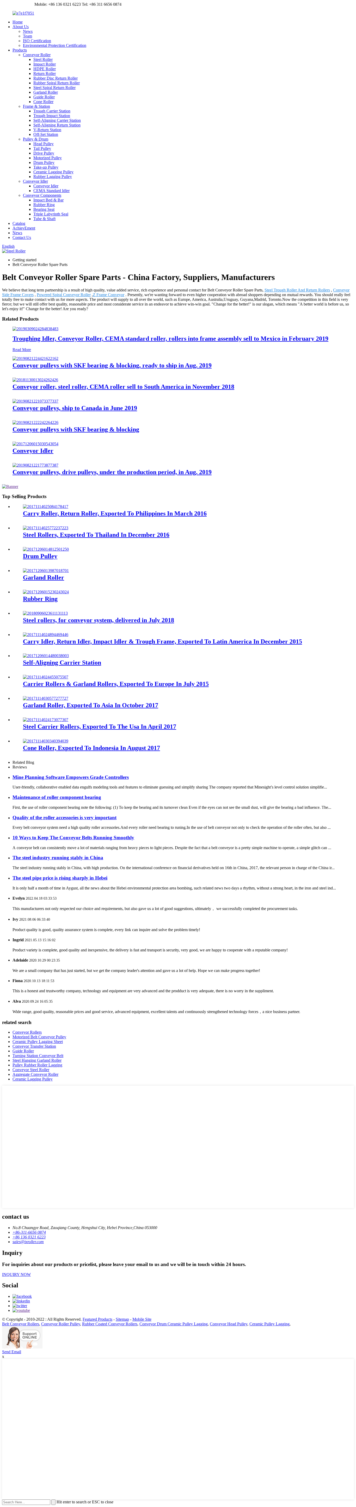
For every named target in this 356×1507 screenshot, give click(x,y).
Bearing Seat (43, 209)
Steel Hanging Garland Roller (37, 1060)
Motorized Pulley (47, 158)
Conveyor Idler (35, 181)
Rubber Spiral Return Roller (56, 83)
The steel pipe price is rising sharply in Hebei (60, 878)
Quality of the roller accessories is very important (64, 817)
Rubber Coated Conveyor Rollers (109, 1324)
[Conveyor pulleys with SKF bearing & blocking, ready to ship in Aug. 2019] (35, 358)
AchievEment (24, 228)
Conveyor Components (42, 195)
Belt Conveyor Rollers (20, 1324)
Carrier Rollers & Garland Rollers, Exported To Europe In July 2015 (116, 684)
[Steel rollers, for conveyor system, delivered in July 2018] (45, 613)
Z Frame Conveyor (108, 295)
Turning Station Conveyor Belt (38, 1055)
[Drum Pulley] (46, 549)
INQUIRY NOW (16, 1274)
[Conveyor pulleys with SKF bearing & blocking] (35, 422)
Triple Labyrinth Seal (50, 214)
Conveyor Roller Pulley (60, 1324)
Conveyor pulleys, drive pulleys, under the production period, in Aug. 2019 (112, 472)
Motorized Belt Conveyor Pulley (39, 1037)
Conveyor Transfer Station (34, 1046)
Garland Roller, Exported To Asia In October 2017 (90, 705)
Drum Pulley (43, 162)
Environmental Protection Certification (54, 45)
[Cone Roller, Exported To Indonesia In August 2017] (45, 741)
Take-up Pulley (45, 167)
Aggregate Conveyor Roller (35, 1074)
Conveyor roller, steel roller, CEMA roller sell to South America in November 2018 (123, 386)
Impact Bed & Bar (48, 200)
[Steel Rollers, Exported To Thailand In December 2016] (45, 528)
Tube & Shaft (44, 219)
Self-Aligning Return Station (57, 125)
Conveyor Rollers (27, 1032)
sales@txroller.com (17, 4)
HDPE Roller (44, 69)
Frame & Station (36, 106)
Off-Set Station (45, 134)
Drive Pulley (43, 153)
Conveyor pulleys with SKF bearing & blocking (76, 429)
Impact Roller (44, 64)
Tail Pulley (42, 148)
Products (20, 50)
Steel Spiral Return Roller (54, 87)
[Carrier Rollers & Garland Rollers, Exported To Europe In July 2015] (45, 677)
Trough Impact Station (51, 115)
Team (27, 36)
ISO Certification (37, 41)
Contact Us (22, 237)
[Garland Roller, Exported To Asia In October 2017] (45, 698)
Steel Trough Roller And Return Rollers (297, 290)
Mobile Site (141, 1319)
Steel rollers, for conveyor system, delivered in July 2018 (98, 620)
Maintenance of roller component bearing (57, 797)
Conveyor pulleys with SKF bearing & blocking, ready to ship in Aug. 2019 (112, 365)
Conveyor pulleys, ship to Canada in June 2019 (75, 408)
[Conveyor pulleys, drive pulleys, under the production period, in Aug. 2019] (35, 465)
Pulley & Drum (35, 139)
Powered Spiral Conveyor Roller (64, 295)
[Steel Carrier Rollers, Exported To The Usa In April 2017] (45, 719)
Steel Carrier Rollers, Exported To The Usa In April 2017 (99, 726)
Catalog (19, 223)
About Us (21, 26)
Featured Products (97, 1319)
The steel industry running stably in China (58, 857)
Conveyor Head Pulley (228, 1324)
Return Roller (44, 73)
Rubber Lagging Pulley (52, 176)
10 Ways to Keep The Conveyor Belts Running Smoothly (73, 837)
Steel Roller (43, 59)
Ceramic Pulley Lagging (269, 1324)
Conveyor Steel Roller (31, 1069)
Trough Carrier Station (51, 111)
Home (18, 22)
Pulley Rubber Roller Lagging (37, 1065)
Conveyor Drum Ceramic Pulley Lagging (173, 1324)
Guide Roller (44, 97)
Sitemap (122, 1319)
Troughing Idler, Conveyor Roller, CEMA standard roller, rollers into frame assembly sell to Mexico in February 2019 (170, 338)
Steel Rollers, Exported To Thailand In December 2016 (96, 534)
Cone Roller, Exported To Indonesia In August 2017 (91, 748)
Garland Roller (45, 92)
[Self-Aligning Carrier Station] (46, 655)
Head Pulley (43, 144)
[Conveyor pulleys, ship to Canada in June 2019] (35, 401)
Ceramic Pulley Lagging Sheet (38, 1041)
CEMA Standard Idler (51, 190)
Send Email (11, 1352)
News (28, 31)
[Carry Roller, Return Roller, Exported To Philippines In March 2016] (45, 506)
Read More (22, 349)
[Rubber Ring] (46, 592)
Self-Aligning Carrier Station (57, 120)
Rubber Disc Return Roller (55, 78)
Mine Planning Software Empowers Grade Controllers (71, 777)
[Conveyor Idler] (35, 444)
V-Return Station (47, 130)
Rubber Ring (44, 204)
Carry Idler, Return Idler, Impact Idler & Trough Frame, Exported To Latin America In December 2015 (162, 641)
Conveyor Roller (37, 55)
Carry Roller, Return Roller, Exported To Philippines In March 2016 (115, 513)
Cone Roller (43, 101)
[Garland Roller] (46, 570)
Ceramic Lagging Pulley (53, 172)
